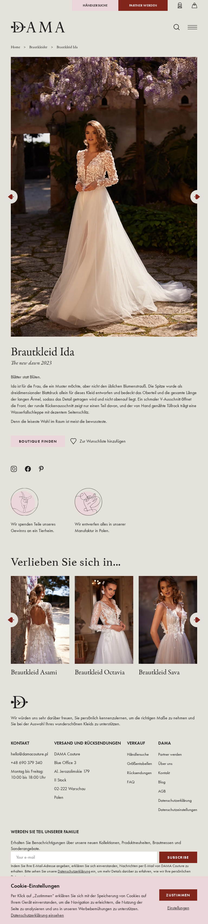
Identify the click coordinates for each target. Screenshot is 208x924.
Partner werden (143, 5)
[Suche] (177, 27)
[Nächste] (197, 197)
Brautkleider (38, 47)
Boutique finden (38, 441)
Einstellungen (178, 908)
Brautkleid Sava (159, 672)
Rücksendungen (139, 772)
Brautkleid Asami (34, 672)
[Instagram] (14, 469)
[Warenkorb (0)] (194, 5)
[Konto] (180, 5)
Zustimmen (178, 895)
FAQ (131, 782)
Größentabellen (139, 763)
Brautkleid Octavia (100, 672)
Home (15, 47)
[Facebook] (28, 469)
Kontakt (164, 772)
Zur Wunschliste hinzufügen (103, 441)
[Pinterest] (41, 469)
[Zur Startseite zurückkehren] (38, 27)
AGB (162, 791)
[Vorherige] (11, 197)
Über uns (165, 763)
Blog (161, 782)
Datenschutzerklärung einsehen (37, 915)
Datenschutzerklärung (175, 800)
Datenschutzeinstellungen (177, 809)
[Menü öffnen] (192, 27)
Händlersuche (95, 5)
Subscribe (178, 857)
